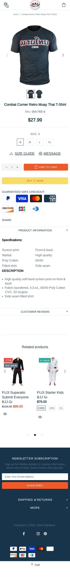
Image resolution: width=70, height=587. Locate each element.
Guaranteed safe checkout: (23, 191)
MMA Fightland (46, 525)
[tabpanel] (17, 390)
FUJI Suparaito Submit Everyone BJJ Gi (15, 397)
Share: (7, 220)
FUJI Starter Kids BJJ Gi (50, 395)
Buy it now (35, 180)
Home (16, 14)
